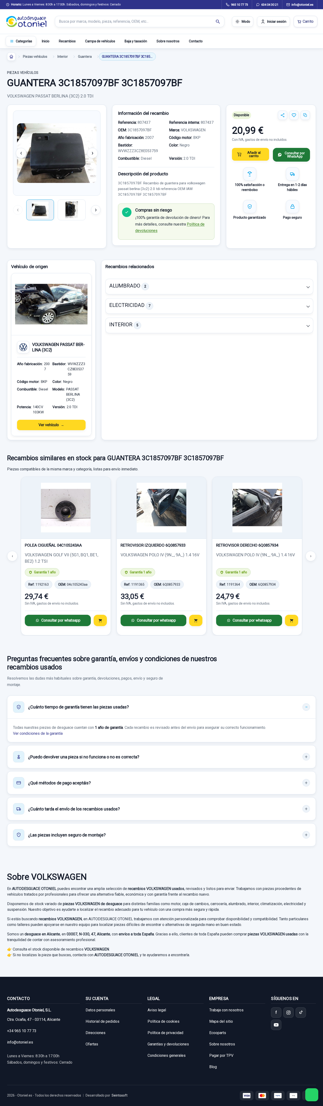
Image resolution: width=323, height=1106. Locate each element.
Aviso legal (157, 1010)
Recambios (67, 41)
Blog (213, 1067)
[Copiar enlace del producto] (305, 115)
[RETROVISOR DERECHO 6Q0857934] (257, 508)
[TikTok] (301, 1012)
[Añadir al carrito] (100, 620)
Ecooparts (217, 1033)
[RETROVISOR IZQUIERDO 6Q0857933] (161, 508)
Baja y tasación (136, 41)
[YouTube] (276, 1025)
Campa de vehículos (100, 41)
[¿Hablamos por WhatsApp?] (311, 1094)
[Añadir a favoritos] (294, 115)
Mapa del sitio (221, 1021)
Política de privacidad (165, 1033)
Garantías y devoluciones (168, 1044)
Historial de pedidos (102, 1021)
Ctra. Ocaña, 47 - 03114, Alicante (33, 1019)
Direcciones (95, 1033)
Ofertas (92, 1044)
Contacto (196, 41)
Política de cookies (163, 1021)
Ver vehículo (49, 425)
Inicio (45, 41)
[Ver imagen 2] (71, 209)
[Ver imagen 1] (40, 209)
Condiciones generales (167, 1055)
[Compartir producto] (282, 115)
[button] (209, 286)
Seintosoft (119, 1095)
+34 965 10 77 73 (21, 1031)
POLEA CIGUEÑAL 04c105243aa (53, 545)
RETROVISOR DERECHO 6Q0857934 (247, 545)
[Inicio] (11, 56)
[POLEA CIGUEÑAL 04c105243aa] (66, 508)
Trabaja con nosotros (226, 1010)
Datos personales (100, 1010)
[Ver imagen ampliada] (56, 153)
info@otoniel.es (20, 1042)
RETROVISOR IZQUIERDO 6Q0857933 (153, 545)
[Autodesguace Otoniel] (26, 21)
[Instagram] (288, 1012)
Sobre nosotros (168, 41)
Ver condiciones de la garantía (38, 733)
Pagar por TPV (221, 1055)
